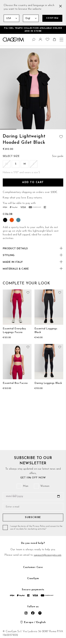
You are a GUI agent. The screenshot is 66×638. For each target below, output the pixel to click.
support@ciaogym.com (47, 555)
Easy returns (34, 197)
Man (25, 486)
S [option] (15, 164)
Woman (45, 486)
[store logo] (13, 39)
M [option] (24, 164)
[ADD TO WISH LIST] (60, 136)
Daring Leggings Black (48, 383)
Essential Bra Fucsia (15, 383)
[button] (41, 40)
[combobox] (4, 39)
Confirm (52, 18)
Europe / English (35, 622)
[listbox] (33, 164)
